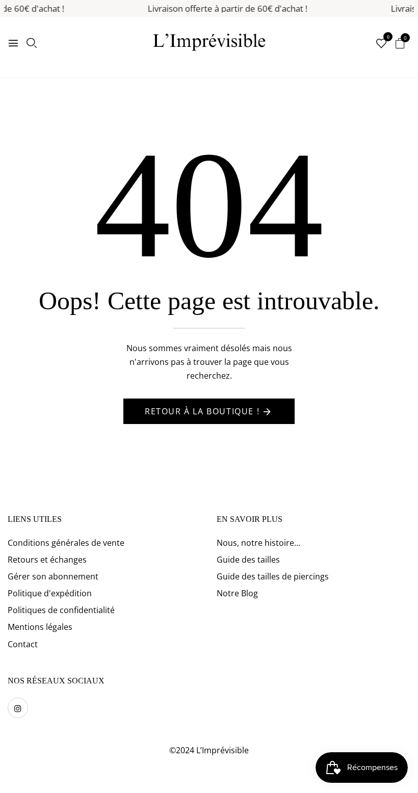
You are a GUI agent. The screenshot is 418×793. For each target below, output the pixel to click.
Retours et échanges (47, 559)
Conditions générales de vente (66, 542)
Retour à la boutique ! (202, 411)
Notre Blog (237, 593)
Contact (23, 644)
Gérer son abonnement (53, 576)
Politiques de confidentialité (61, 610)
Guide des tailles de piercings (273, 576)
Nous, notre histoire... (258, 542)
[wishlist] (381, 44)
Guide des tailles (248, 559)
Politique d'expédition (50, 593)
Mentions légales (40, 626)
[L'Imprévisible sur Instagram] (18, 708)
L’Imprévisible (222, 750)
